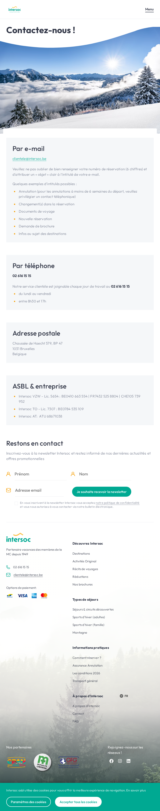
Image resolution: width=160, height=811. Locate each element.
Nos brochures (82, 584)
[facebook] (111, 761)
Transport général (85, 681)
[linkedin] (128, 761)
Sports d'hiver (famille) (88, 625)
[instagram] (120, 761)
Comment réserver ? (86, 658)
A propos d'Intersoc (86, 706)
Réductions (80, 577)
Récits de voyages (85, 569)
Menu (149, 9)
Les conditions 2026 (86, 673)
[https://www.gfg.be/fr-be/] (68, 762)
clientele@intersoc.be (29, 158)
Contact (78, 714)
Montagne (79, 632)
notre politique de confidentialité (118, 503)
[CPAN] (16, 762)
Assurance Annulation (87, 665)
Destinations (81, 553)
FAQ (75, 721)
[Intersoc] (14, 9)
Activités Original (84, 561)
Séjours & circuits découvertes (93, 609)
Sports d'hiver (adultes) (88, 617)
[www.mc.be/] (42, 762)
